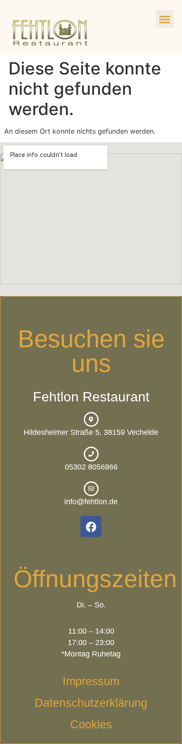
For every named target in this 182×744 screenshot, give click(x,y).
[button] (165, 19)
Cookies (91, 724)
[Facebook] (91, 526)
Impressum (91, 681)
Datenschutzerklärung (91, 703)
